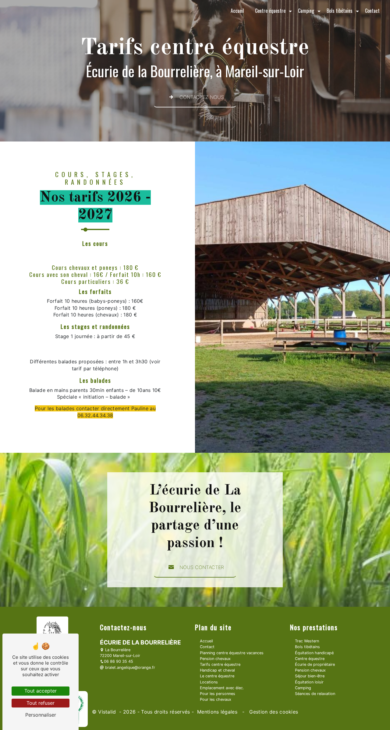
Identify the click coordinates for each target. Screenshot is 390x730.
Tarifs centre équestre (220, 664)
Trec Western (307, 641)
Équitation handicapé (314, 653)
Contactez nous (201, 97)
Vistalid (108, 712)
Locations (209, 682)
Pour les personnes (217, 693)
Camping (306, 10)
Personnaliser (40, 715)
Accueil (237, 10)
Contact (372, 10)
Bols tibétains (340, 10)
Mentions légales (217, 712)
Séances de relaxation (315, 693)
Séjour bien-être (309, 676)
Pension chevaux (215, 658)
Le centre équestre (217, 676)
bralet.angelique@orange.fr (129, 667)
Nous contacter (201, 567)
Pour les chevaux (215, 699)
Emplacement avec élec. (222, 688)
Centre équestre (270, 10)
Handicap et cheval (217, 670)
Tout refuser (41, 703)
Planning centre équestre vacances (232, 653)
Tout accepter (40, 691)
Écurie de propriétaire (315, 664)
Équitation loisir (309, 682)
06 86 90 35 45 (118, 661)
